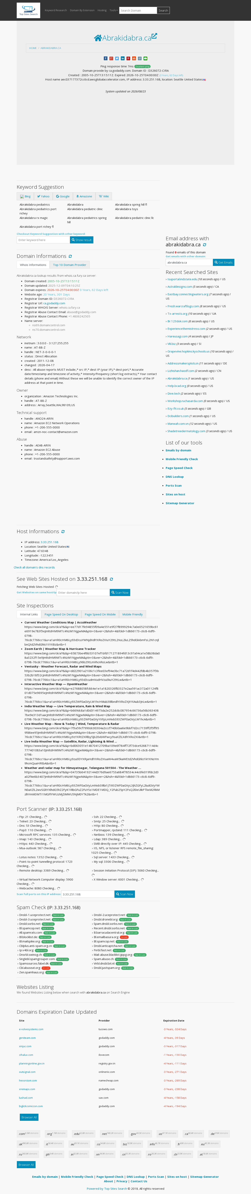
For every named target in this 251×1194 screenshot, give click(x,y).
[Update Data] (69, 255)
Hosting (102, 10)
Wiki (106, 196)
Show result (83, 240)
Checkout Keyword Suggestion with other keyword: (51, 234)
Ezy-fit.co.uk (175, 408)
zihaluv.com (26, 1055)
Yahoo (44, 196)
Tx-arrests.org (177, 313)
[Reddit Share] (139, 58)
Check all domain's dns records (34, 567)
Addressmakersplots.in (182, 363)
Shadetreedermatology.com (186, 431)
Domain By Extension (82, 10)
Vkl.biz (171, 344)
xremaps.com (27, 1089)
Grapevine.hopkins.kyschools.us (188, 351)
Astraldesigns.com (179, 286)
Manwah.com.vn (178, 423)
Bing (27, 196)
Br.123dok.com (177, 321)
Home (33, 48)
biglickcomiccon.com (31, 1106)
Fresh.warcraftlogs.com (183, 306)
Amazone (85, 196)
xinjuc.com (25, 1046)
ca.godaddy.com (54, 303)
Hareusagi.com (177, 336)
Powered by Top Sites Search (107, 1188)
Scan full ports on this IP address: (39, 894)
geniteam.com (27, 1038)
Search (163, 10)
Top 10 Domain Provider (69, 265)
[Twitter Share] (117, 58)
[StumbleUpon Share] (134, 58)
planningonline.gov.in (32, 1063)
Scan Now (121, 592)
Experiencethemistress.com (186, 329)
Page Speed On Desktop (61, 614)
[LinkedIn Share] (122, 58)
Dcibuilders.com (178, 416)
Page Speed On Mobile (100, 614)
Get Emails (225, 262)
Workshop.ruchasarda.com (185, 401)
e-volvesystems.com (31, 1029)
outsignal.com (27, 1072)
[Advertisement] (125, 123)
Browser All (29, 1117)
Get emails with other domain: (186, 256)
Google (64, 196)
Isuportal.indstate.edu (182, 279)
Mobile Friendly (132, 614)
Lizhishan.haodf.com (180, 371)
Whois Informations (33, 265)
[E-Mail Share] (145, 58)
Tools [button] (113, 10)
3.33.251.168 (49, 542)
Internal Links (29, 614)
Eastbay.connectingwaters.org (187, 294)
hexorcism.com (28, 1080)
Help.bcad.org (176, 386)
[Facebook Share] (105, 58)
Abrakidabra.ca (51, 48)
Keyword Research (56, 10)
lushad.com (26, 1097)
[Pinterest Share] (128, 58)
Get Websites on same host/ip (36, 592)
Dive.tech (173, 393)
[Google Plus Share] (111, 58)
